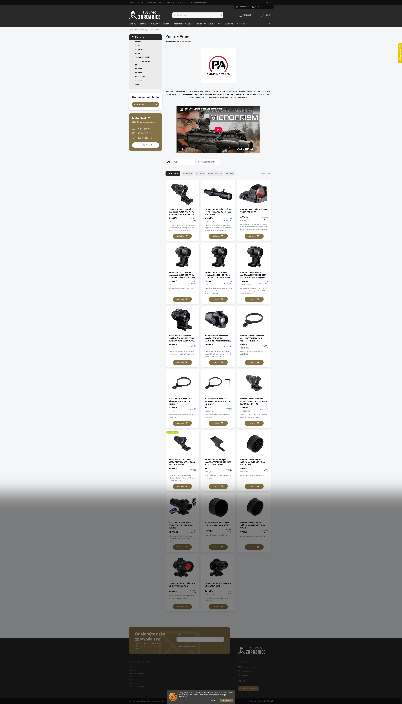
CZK (266, 3)
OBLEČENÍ (138, 72)
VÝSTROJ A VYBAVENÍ (142, 61)
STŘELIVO (138, 49)
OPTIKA (137, 53)
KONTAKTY (183, 2)
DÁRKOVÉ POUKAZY (141, 76)
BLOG (175, 2)
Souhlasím (228, 700)
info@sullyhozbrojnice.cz (147, 128)
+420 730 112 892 (144, 138)
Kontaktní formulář (145, 145)
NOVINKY (138, 42)
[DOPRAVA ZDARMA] (182, 444)
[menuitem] (133, 24)
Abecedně (229, 173)
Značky (137, 84)
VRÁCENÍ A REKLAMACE (154, 2)
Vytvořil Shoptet (252, 701)
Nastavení (212, 700)
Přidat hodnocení (139, 104)
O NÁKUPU (139, 2)
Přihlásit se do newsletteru (187, 647)
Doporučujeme (173, 173)
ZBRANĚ (137, 46)
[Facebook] (239, 680)
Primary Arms (186, 41)
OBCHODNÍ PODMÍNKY (198, 2)
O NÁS (131, 2)
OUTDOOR (138, 69)
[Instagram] (243, 680)
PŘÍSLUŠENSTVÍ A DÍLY (142, 57)
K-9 (136, 65)
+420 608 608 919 (144, 133)
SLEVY (168, 2)
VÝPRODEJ (138, 80)
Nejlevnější (187, 173)
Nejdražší (200, 173)
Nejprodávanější (215, 173)
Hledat (221, 15)
